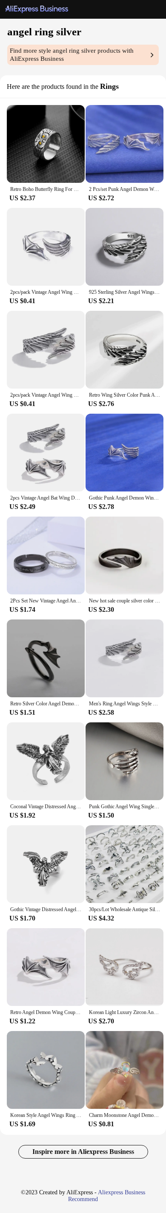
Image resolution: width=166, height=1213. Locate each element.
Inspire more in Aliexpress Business (83, 1151)
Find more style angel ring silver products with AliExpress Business (72, 54)
